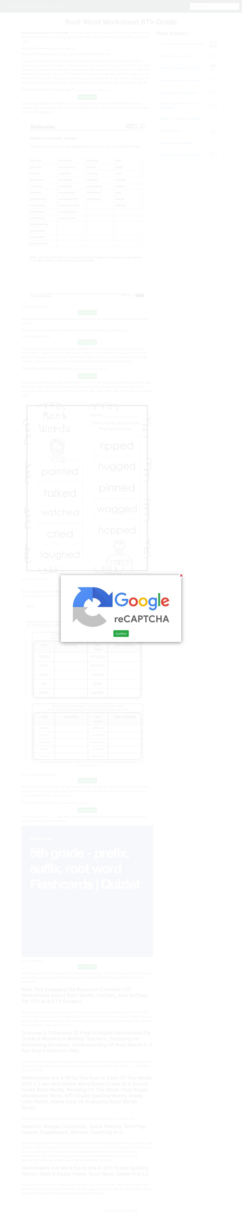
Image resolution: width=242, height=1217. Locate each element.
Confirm (121, 633)
